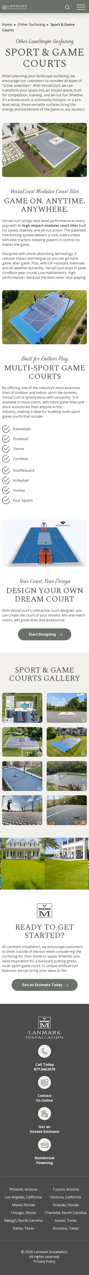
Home (7, 24)
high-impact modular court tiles (50, 225)
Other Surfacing (31, 24)
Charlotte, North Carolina (65, 1212)
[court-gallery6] (67, 776)
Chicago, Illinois (23, 1212)
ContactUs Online (44, 1098)
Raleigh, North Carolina (23, 1220)
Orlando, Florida (66, 1205)
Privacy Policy (44, 1261)
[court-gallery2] (67, 708)
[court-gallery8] (67, 810)
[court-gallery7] (22, 810)
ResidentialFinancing (44, 1160)
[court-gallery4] (67, 742)
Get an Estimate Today (42, 984)
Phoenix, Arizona (23, 1189)
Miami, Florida (23, 1205)
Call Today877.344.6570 (44, 1067)
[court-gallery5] (22, 776)
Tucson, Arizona (65, 1189)
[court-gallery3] (22, 742)
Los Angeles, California (23, 1197)
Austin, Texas (66, 1220)
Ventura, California (65, 1197)
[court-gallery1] (22, 708)
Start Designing (42, 634)
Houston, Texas (66, 1228)
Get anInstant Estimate (44, 1129)
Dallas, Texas (23, 1228)
